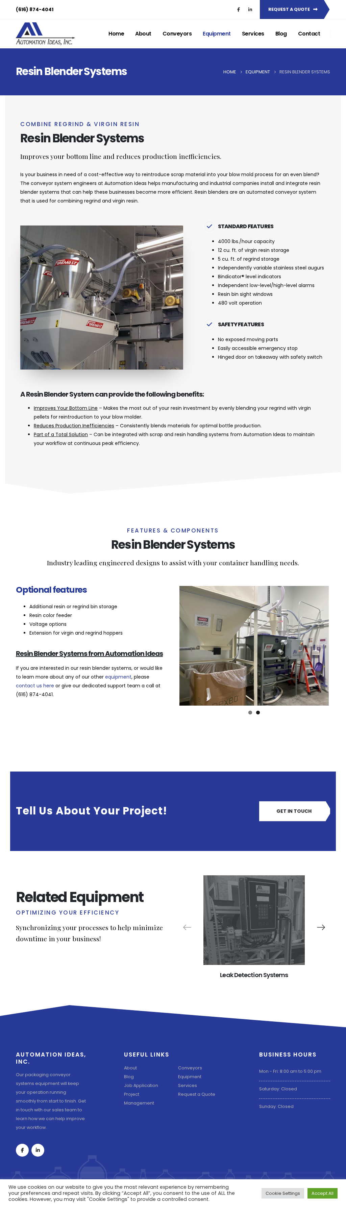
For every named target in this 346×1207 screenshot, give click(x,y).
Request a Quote (196, 1094)
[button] (321, 927)
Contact (309, 34)
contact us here (35, 685)
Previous (169, 646)
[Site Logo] (45, 33)
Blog (281, 34)
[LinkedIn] (250, 9)
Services (253, 34)
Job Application (141, 1085)
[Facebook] (238, 9)
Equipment (217, 34)
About (143, 34)
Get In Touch (294, 811)
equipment (118, 676)
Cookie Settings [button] (283, 1193)
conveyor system (51, 183)
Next (339, 646)
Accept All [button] (322, 1193)
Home (116, 34)
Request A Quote (289, 9)
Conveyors (177, 34)
